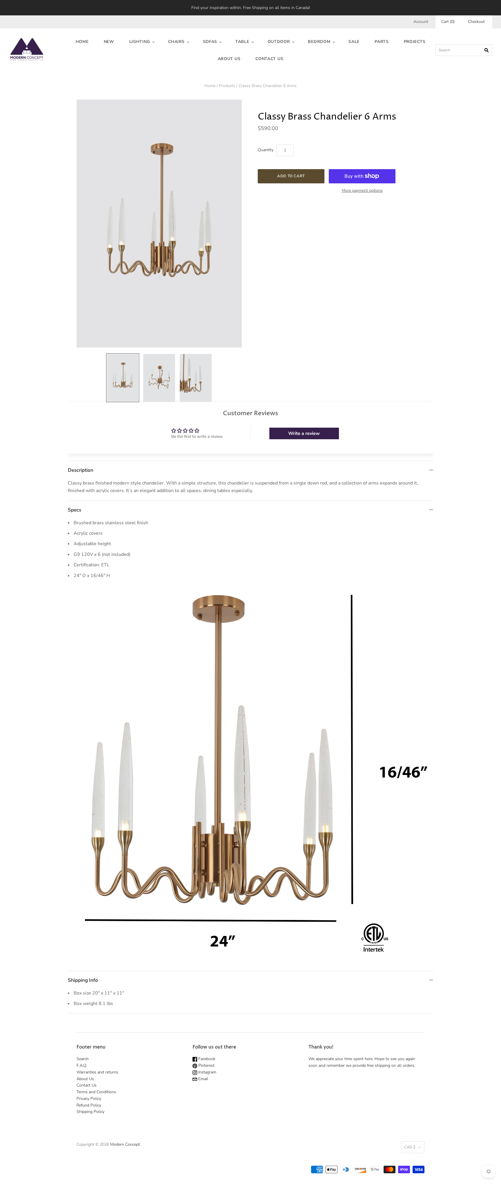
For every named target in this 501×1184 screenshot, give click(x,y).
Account (420, 21)
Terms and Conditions (96, 1092)
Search (83, 1059)
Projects (415, 41)
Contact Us (269, 59)
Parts (382, 41)
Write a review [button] (304, 433)
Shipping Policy (90, 1111)
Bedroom (319, 41)
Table (242, 41)
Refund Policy (89, 1105)
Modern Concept (125, 1144)
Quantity (265, 150)
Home (82, 41)
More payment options (362, 190)
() (448, 21)
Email (202, 1079)
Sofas (210, 41)
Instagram (206, 1072)
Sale (354, 41)
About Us (229, 59)
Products (227, 85)
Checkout (476, 21)
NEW (109, 41)
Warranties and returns (97, 1072)
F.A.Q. (82, 1065)
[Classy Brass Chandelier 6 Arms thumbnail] (122, 377)
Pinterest (206, 1065)
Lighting (139, 41)
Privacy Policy (89, 1098)
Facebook (206, 1059)
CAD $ (409, 1147)
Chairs (176, 41)
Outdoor (279, 41)
